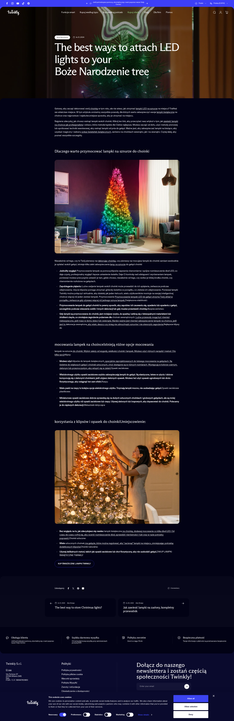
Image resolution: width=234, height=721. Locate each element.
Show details (143, 715)
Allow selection (190, 707)
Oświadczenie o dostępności (75, 691)
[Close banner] (213, 696)
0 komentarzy (175, 588)
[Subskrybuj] (186, 686)
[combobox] (201, 3)
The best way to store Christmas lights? (78, 607)
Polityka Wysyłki (69, 683)
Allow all (191, 698)
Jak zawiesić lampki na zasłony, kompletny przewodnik (148, 609)
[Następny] (147, 3)
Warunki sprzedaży (70, 679)
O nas (9, 670)
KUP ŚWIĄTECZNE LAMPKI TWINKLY (74, 564)
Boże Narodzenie (62, 37)
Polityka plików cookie (72, 674)
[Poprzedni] (87, 3)
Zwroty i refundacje (70, 687)
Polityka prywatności (71, 670)
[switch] (86, 715)
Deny (191, 714)
